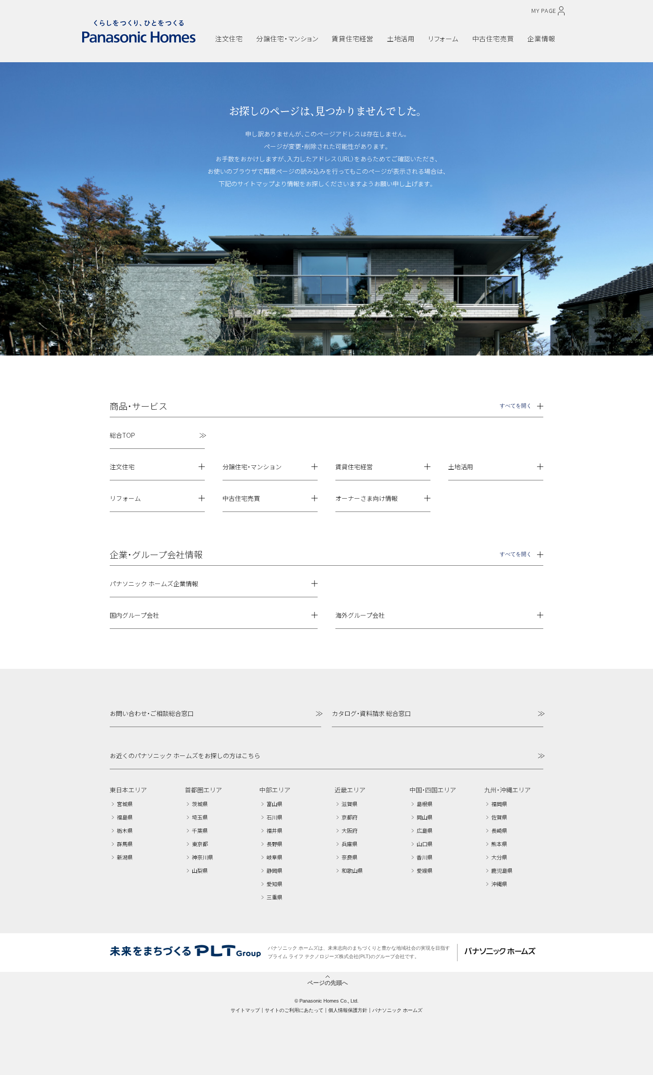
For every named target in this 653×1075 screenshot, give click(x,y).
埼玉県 (200, 817)
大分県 (499, 857)
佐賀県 (499, 817)
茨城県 (200, 803)
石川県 (275, 817)
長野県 (275, 843)
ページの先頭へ (327, 982)
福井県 (275, 830)
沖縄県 (499, 883)
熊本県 (499, 843)
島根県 (425, 803)
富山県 (275, 803)
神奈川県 (202, 857)
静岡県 (275, 870)
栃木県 (125, 830)
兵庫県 (350, 843)
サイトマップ (245, 1010)
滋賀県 (350, 803)
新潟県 (125, 857)
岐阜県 (275, 857)
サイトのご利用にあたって (294, 1010)
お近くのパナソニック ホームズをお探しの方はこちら (185, 755)
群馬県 (125, 843)
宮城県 (125, 803)
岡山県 (425, 817)
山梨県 (200, 870)
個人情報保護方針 (347, 1010)
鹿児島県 (502, 870)
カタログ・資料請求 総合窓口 (371, 713)
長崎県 (499, 830)
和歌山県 (352, 870)
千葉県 (200, 830)
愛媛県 (425, 870)
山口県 (425, 843)
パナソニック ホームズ (397, 1010)
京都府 (350, 817)
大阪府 (350, 830)
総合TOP (122, 435)
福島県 (125, 817)
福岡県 (499, 803)
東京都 (200, 843)
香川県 (425, 857)
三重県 (275, 897)
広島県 (425, 830)
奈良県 (350, 857)
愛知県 (275, 883)
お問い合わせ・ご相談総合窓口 (152, 713)
